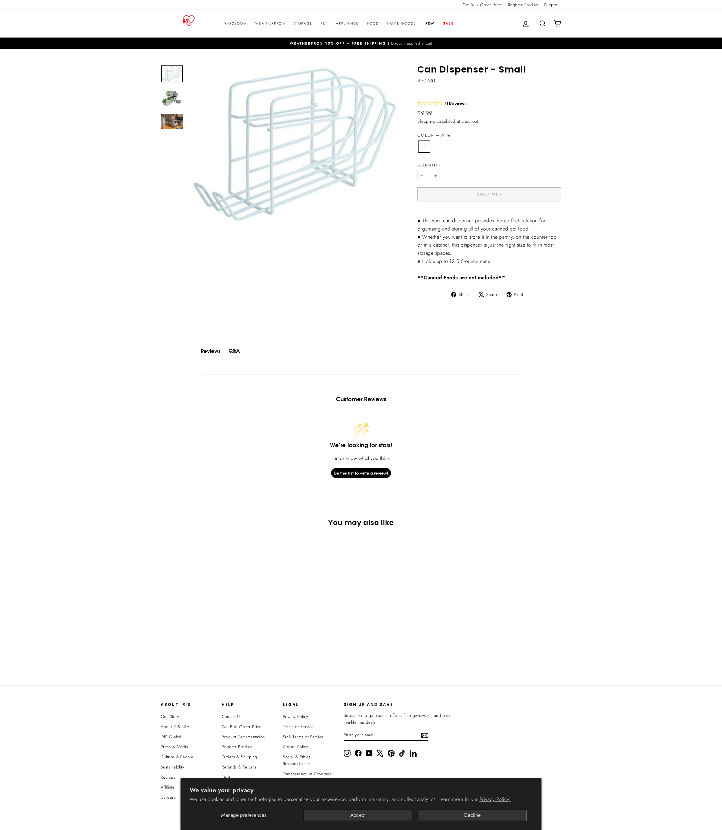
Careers (168, 797)
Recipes (168, 777)
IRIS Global (171, 737)
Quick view (208, 629)
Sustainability (172, 767)
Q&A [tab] (234, 351)
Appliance (347, 23)
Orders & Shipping (239, 757)
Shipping (426, 121)
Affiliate (168, 787)
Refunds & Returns (239, 767)
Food (373, 23)
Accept (358, 815)
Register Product (523, 5)
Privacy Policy (295, 716)
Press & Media (174, 747)
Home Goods (401, 23)
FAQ (226, 777)
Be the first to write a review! (361, 473)
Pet (324, 23)
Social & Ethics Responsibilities (297, 760)
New (429, 23)
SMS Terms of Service (303, 737)
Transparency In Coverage (307, 774)
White (424, 146)
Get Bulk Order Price (482, 5)
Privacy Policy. (495, 799)
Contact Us (232, 716)
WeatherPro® (270, 23)
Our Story (170, 716)
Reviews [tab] (211, 351)
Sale (448, 23)
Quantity (429, 165)
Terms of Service (298, 727)
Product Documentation (243, 737)
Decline (472, 815)
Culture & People (177, 757)
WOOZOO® (235, 23)
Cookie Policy (295, 747)
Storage (303, 23)
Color (433, 135)
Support (551, 5)
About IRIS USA (175, 727)
